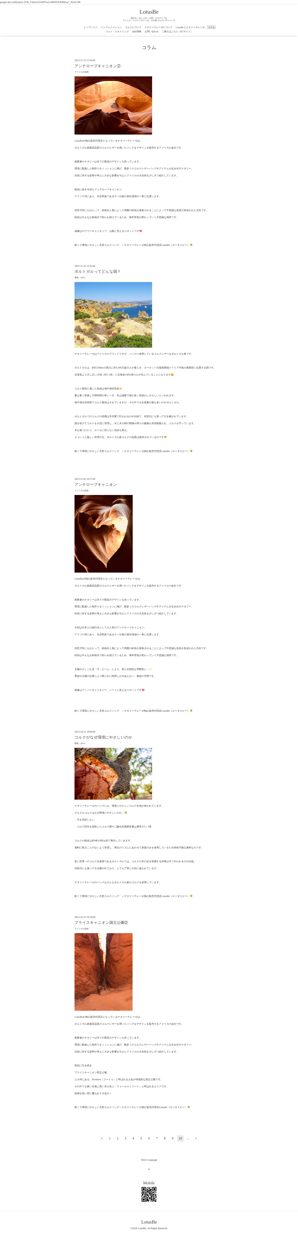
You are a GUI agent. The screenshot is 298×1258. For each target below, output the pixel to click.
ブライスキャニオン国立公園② (101, 923)
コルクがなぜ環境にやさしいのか (103, 737)
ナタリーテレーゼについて (158, 27)
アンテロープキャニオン (95, 485)
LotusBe (149, 12)
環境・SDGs (79, 278)
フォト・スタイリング (117, 31)
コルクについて (133, 27)
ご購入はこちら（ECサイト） (177, 31)
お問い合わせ (152, 31)
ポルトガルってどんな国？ (97, 271)
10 (180, 1138)
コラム (211, 27)
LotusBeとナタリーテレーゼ (190, 27)
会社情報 (136, 31)
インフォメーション (111, 27)
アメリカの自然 (81, 72)
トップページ (90, 27)
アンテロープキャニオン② (97, 66)
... (188, 1138)
